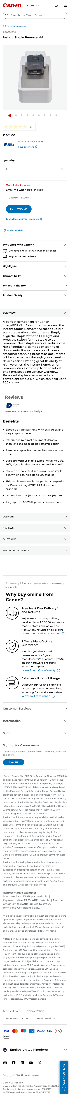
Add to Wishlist (15, 230)
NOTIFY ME (21, 209)
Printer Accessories (15, 26)
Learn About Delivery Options (41, 633)
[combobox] (35, 15)
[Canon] (12, 5)
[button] (10, 115)
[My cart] (56, 5)
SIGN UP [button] (13, 762)
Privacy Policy (35, 1011)
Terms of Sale (11, 1011)
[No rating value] (16, 127)
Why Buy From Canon (36, 696)
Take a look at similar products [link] (22, 219)
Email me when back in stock (25, 189)
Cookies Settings (45, 1018)
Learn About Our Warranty (39, 670)
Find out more (26, 146)
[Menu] (65, 5)
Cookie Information (15, 1018)
